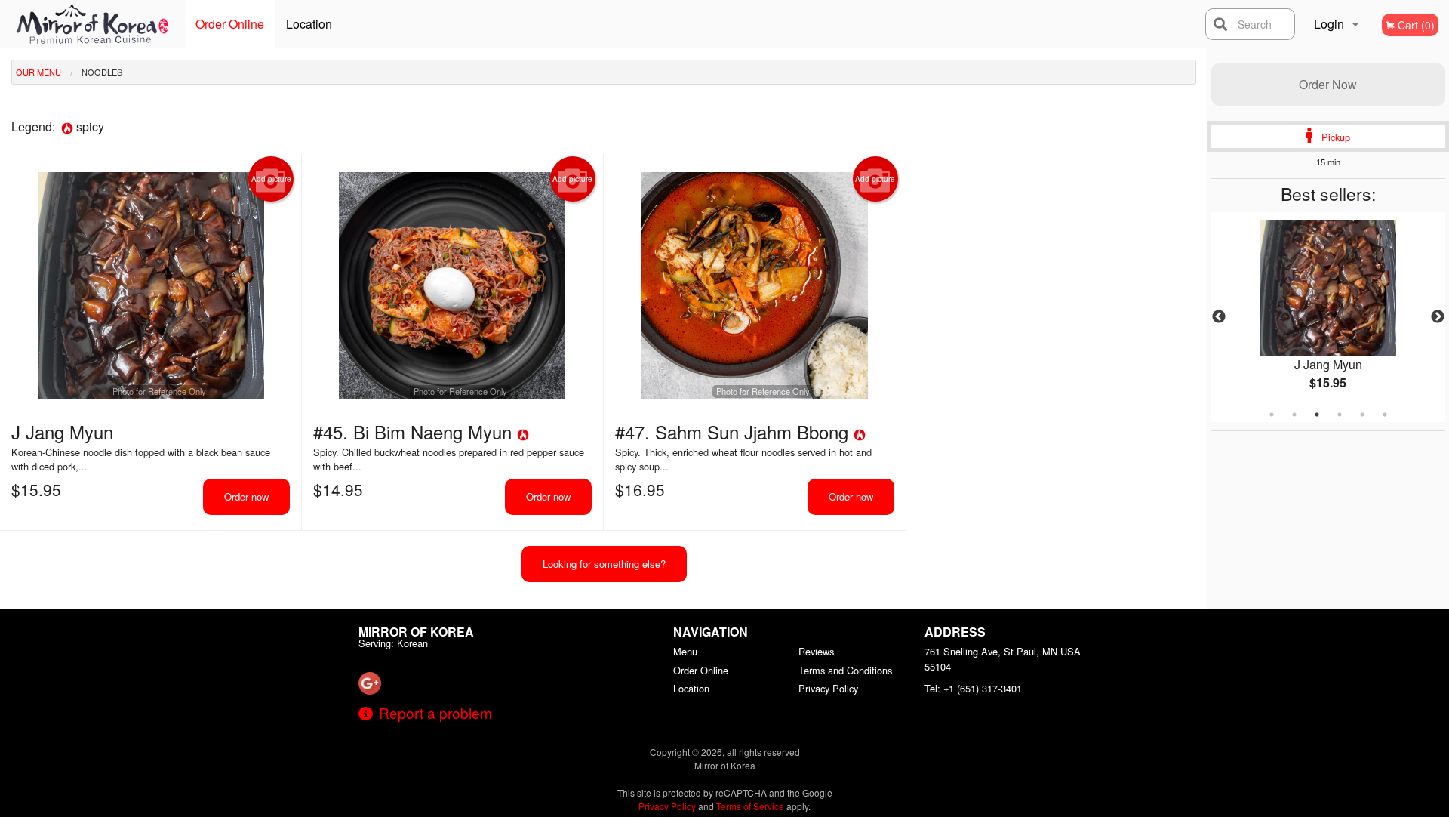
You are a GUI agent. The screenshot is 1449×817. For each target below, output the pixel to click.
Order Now (1328, 84)
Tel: (973, 688)
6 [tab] (1384, 414)
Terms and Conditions (845, 670)
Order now (246, 496)
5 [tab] (1362, 414)
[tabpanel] (1328, 317)
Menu (685, 651)
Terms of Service (750, 806)
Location (309, 23)
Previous (1218, 317)
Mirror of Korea (416, 631)
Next (1437, 317)
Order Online (229, 23)
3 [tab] (1316, 414)
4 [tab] (1339, 414)
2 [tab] (1294, 414)
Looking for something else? (604, 563)
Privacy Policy (828, 688)
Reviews (816, 651)
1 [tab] (1271, 414)
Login (1329, 23)
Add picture (271, 179)
